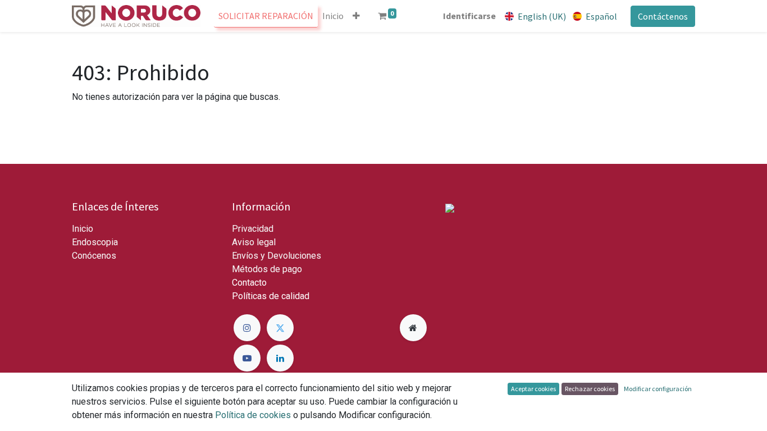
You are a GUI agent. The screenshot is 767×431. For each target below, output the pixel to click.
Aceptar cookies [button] (533, 388)
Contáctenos (663, 16)
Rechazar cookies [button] (590, 388)
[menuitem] (266, 15)
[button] (356, 15)
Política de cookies (253, 415)
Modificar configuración (658, 388)
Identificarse (469, 15)
